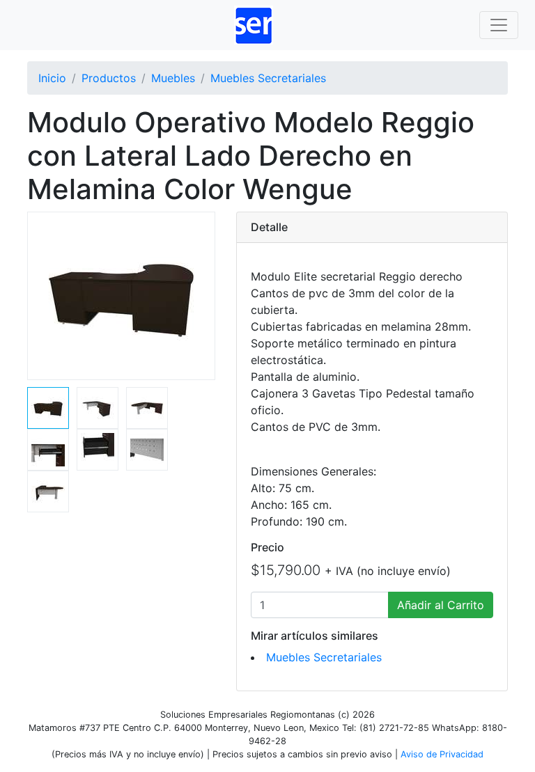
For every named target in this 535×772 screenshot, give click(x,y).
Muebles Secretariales (324, 657)
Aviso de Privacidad (442, 754)
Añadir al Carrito (440, 605)
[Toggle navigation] (498, 25)
